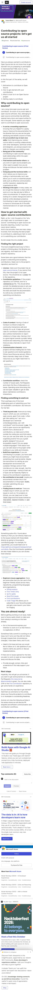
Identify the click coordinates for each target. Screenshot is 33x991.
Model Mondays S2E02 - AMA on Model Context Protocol (16, 893)
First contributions (13, 598)
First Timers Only (13, 592)
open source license (10, 270)
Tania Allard (9, 20)
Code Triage (11, 601)
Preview (16, 786)
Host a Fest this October (13, 937)
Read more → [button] (7, 767)
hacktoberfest (15, 40)
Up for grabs (11, 594)
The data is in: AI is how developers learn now (14, 816)
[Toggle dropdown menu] (30, 728)
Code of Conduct (11, 791)
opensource (25, 40)
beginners (5, 40)
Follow (16, 854)
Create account (26, 2)
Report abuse (22, 791)
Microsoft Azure (21, 20)
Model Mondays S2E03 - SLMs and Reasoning (16, 886)
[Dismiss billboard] (30, 952)
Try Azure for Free (16, 865)
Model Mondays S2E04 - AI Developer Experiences (16, 878)
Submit (7, 786)
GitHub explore (12, 589)
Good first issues (13, 596)
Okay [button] (4, 988)
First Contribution (15, 683)
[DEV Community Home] (7, 2)
